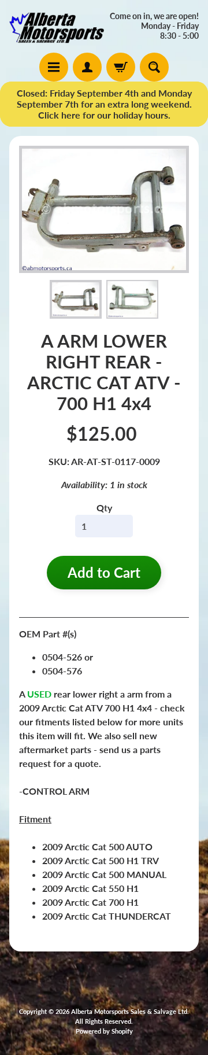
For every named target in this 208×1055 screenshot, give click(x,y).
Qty (104, 507)
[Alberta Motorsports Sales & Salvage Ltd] (56, 26)
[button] (76, 299)
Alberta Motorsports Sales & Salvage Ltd (129, 1011)
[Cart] (120, 67)
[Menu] (53, 67)
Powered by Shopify (104, 1031)
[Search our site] (154, 67)
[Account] (87, 67)
